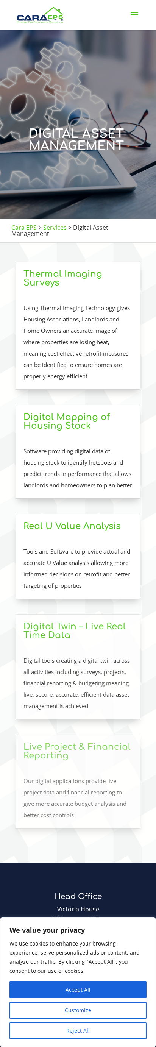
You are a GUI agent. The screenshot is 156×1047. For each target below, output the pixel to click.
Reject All (78, 1030)
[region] (78, 982)
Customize (78, 1010)
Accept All (78, 989)
